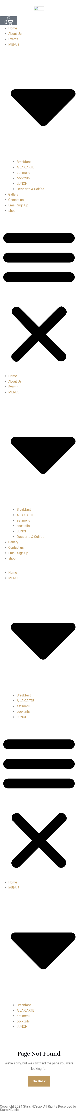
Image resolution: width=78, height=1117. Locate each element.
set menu (23, 173)
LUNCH (22, 184)
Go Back (39, 1081)
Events (13, 39)
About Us (15, 34)
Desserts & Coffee (30, 189)
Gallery (13, 194)
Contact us (16, 200)
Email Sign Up (18, 205)
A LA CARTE (25, 167)
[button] (39, 295)
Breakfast (24, 162)
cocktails (23, 178)
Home (12, 28)
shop (12, 211)
